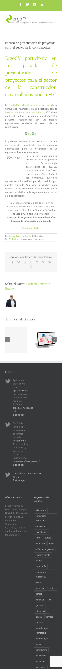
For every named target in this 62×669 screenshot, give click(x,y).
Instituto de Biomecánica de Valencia (24, 112)
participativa (41, 649)
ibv (50, 599)
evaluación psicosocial (40, 574)
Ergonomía (40, 566)
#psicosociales (20, 390)
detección (40, 543)
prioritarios (40, 661)
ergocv (38, 560)
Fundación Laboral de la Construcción (29, 105)
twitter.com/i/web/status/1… (28, 461)
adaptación (40, 510)
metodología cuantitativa (41, 630)
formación (40, 588)
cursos (48, 537)
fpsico (52, 588)
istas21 (38, 616)
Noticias (15, 239)
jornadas (39, 622)
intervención (41, 611)
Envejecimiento (42, 555)
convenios (40, 526)
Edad (51, 543)
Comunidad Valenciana (40, 518)
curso (37, 537)
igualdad (39, 605)
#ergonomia (19, 440)
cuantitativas (41, 532)
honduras (39, 599)
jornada (49, 616)
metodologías (41, 638)
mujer (38, 644)
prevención (40, 655)
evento (38, 582)
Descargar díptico (31, 228)
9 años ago (19, 480)
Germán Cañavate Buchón (20, 236)
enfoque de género (44, 549)
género (38, 593)
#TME (16, 444)
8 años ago (19, 414)
